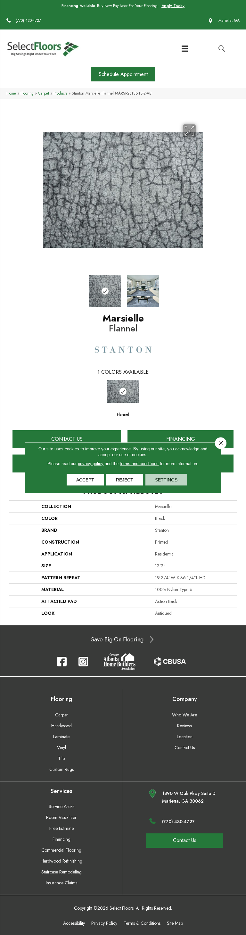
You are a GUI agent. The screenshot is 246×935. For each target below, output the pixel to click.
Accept (85, 479)
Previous (46, 288)
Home (11, 93)
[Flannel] (123, 391)
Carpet (43, 93)
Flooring (27, 93)
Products (60, 93)
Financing (180, 439)
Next (200, 288)
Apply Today (172, 6)
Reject (124, 479)
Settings (166, 479)
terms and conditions (139, 463)
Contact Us (67, 439)
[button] (123, 74)
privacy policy (90, 463)
